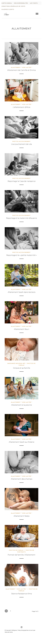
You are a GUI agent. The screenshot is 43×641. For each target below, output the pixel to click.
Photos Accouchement (21, 141)
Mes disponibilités (21, 3)
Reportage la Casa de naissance (21, 181)
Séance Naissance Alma (21, 594)
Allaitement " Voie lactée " (21, 67)
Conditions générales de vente (13, 6)
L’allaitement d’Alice (21, 107)
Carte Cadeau (7, 3)
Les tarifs (34, 3)
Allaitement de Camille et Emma (21, 70)
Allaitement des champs (21, 479)
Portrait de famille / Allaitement (21, 555)
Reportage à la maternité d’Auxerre (21, 218)
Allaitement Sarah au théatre (21, 442)
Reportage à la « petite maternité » (21, 255)
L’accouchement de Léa (21, 144)
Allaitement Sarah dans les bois (21, 292)
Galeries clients (8, 9)
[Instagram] (21, 627)
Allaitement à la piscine (21, 405)
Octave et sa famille (21, 368)
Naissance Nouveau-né (16, 363)
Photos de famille (16, 550)
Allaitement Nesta (21, 516)
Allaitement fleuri (21, 329)
